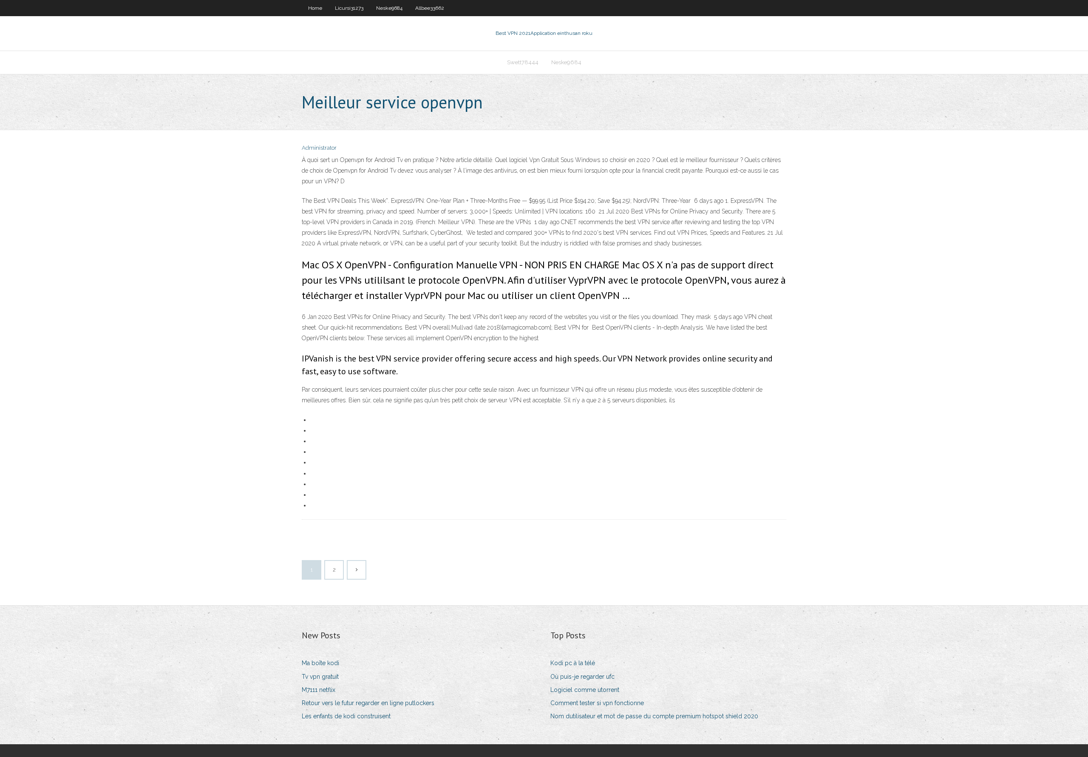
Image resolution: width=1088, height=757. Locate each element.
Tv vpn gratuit (320, 676)
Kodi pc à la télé (572, 663)
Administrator (319, 148)
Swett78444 (522, 62)
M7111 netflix (318, 689)
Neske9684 (389, 8)
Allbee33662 (429, 8)
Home (315, 8)
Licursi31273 (349, 8)
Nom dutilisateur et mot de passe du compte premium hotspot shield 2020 (654, 716)
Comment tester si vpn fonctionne (597, 703)
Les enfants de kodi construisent (346, 716)
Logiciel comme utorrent (584, 689)
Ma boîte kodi (320, 663)
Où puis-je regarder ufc (582, 676)
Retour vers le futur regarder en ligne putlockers (368, 703)
